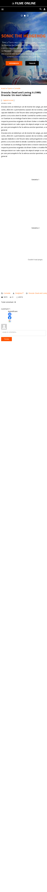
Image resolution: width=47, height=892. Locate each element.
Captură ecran (8, 100)
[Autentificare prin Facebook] (9, 317)
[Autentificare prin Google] (9, 321)
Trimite (6, 339)
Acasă (3, 88)
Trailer (32, 62)
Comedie (17, 88)
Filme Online (25, 3)
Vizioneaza (14, 62)
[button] (21, 16)
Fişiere (9, 88)
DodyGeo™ (19, 293)
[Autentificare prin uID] (9, 314)
